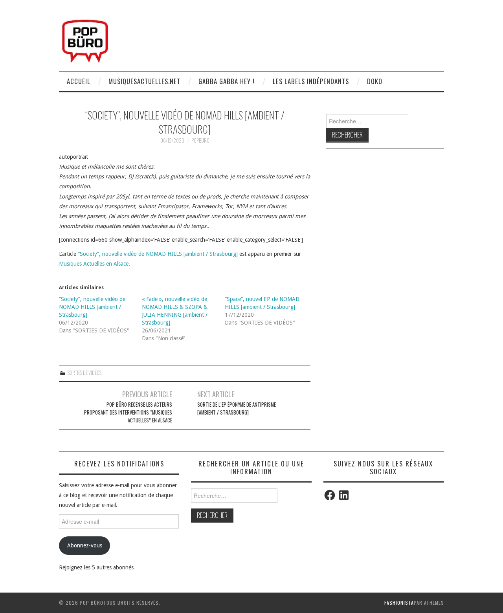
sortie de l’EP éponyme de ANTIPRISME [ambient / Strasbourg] (236, 408)
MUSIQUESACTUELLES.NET (144, 81)
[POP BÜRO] (85, 39)
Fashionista (399, 602)
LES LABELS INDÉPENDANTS (311, 81)
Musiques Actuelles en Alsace (94, 264)
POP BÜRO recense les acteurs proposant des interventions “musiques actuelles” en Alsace (128, 412)
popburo (200, 140)
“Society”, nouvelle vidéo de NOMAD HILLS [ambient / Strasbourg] (158, 254)
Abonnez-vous (84, 545)
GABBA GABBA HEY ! (226, 81)
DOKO (374, 81)
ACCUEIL (78, 81)
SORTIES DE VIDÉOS (84, 372)
